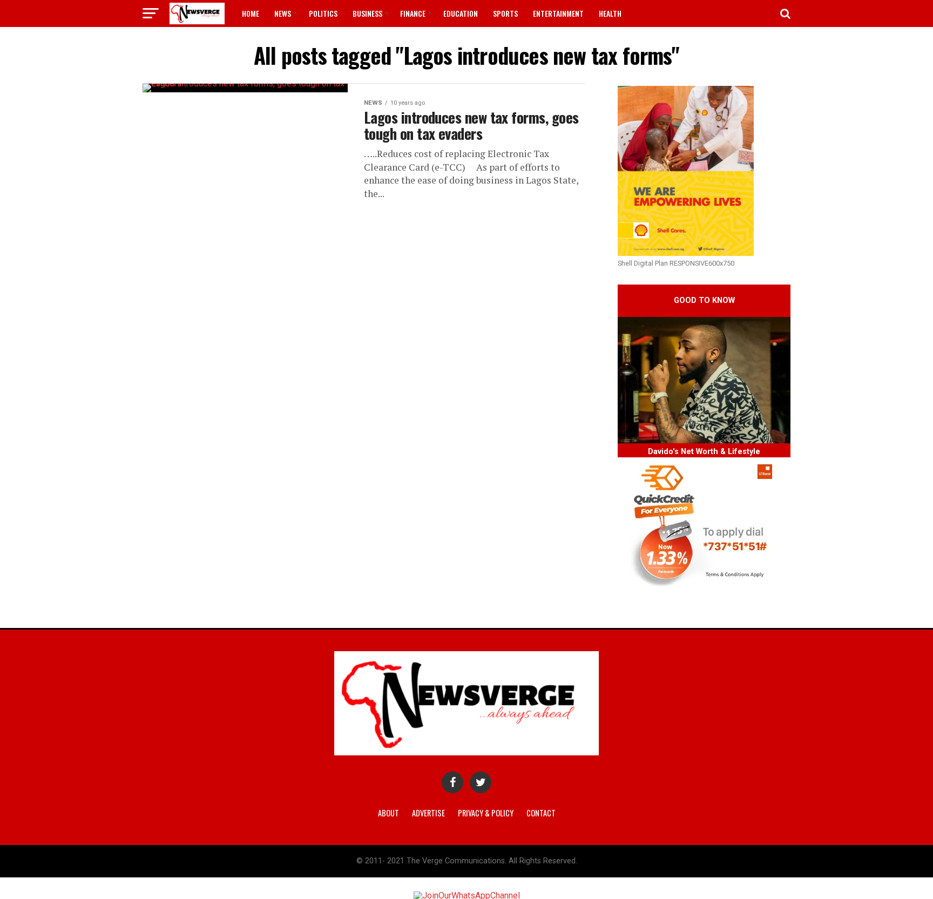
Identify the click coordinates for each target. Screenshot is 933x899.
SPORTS (505, 13)
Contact (541, 813)
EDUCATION (460, 13)
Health (610, 13)
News (282, 13)
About (388, 813)
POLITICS (323, 13)
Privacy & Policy (485, 813)
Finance (412, 13)
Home (250, 13)
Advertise (428, 813)
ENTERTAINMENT (558, 13)
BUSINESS (367, 13)
